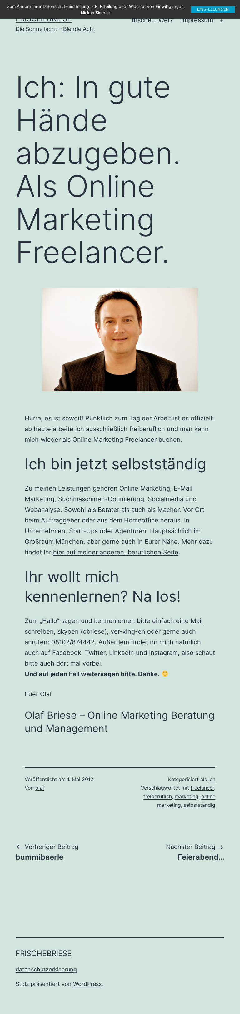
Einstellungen (213, 9)
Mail (197, 621)
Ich (211, 779)
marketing (186, 796)
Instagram (163, 652)
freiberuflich (157, 796)
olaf (39, 788)
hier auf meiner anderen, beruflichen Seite (115, 552)
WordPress (87, 984)
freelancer (202, 788)
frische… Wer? (152, 20)
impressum (197, 20)
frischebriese (44, 953)
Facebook (66, 652)
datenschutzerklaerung (46, 969)
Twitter (95, 652)
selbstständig (199, 805)
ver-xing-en (128, 631)
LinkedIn (121, 652)
